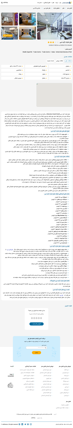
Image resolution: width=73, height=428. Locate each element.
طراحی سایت (69, 424)
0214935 (33, 418)
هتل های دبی (47, 8)
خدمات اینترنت (50, 61)
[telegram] (25, 424)
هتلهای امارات (56, 8)
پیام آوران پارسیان (59, 424)
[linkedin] (22, 424)
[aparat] (19, 424)
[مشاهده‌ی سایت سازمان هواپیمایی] (10, 385)
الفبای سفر (69, 8)
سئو (64, 424)
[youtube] (28, 424)
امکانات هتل (68, 61)
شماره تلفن (44, 345)
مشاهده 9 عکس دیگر (7, 35)
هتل (63, 8)
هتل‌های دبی (10, 249)
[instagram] (31, 424)
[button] (36, 352)
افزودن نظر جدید (36, 324)
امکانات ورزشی (59, 61)
